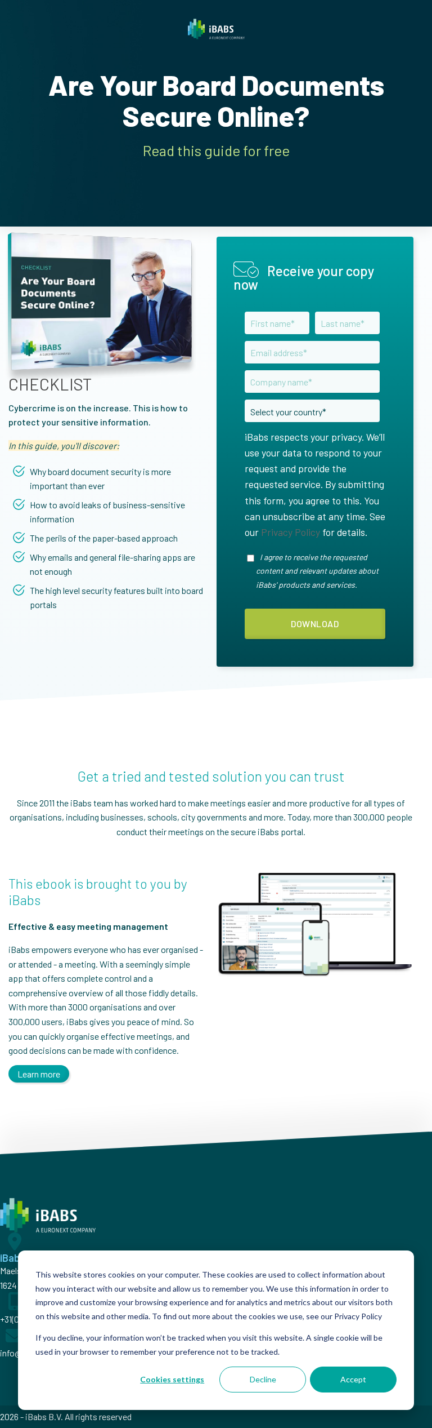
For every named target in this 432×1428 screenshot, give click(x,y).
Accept (353, 1379)
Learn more (38, 1073)
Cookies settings (172, 1379)
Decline (263, 1379)
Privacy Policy (290, 532)
